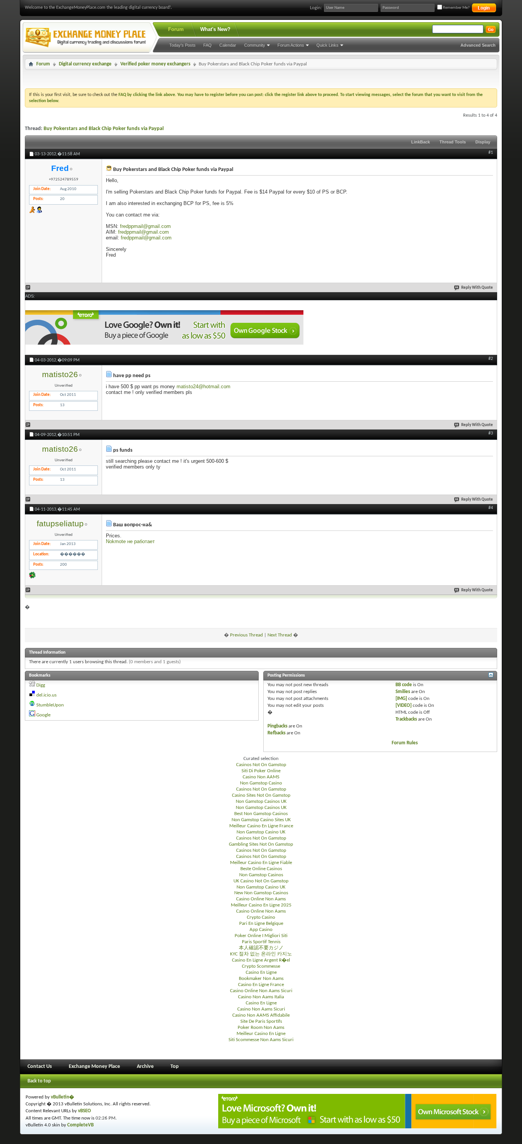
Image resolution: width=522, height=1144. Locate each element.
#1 (490, 152)
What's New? (215, 29)
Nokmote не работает (130, 541)
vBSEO (84, 1110)
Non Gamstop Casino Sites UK (261, 819)
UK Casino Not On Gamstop (261, 881)
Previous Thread (246, 635)
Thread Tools (452, 142)
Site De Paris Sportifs (261, 1021)
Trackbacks (406, 719)
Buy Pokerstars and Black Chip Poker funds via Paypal (104, 129)
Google (43, 715)
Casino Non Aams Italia (261, 996)
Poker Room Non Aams (261, 1027)
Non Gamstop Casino (261, 783)
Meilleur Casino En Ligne (261, 1033)
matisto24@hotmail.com (203, 386)
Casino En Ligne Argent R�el (261, 960)
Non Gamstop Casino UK (261, 832)
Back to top (39, 1081)
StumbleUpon (50, 705)
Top (174, 1066)
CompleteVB (80, 1125)
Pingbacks (277, 726)
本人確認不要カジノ (261, 947)
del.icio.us (46, 695)
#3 (490, 433)
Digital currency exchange (85, 64)
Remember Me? (456, 8)
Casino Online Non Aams (261, 899)
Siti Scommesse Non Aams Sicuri (261, 1039)
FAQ (207, 45)
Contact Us (40, 1066)
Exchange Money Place (94, 1066)
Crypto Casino (261, 917)
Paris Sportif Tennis (261, 941)
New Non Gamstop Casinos (261, 892)
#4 (490, 508)
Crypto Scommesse (261, 966)
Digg (40, 685)
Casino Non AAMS (261, 777)
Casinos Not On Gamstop (261, 764)
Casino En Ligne (261, 972)
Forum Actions (290, 45)
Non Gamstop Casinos (261, 874)
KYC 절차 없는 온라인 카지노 (261, 954)
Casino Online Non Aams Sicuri (261, 990)
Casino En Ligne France (261, 984)
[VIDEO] (404, 705)
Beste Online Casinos (261, 868)
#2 (490, 358)
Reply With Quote (477, 288)
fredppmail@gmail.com (145, 226)
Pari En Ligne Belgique (261, 923)
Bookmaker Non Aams (261, 978)
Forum (176, 29)
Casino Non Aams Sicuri (261, 1009)
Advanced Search (478, 45)
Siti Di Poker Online (261, 770)
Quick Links (327, 45)
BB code (404, 684)
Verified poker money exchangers (155, 64)
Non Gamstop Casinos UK (261, 801)
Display (482, 142)
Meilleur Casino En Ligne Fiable (261, 862)
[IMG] (401, 698)
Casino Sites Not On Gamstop (261, 795)
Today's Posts (182, 45)
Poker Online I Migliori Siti (261, 935)
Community (254, 45)
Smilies (403, 691)
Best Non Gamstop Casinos (261, 813)
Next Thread (279, 635)
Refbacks (276, 733)
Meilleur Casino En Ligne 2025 (261, 905)
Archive (145, 1066)
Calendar (227, 45)
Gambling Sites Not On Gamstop (261, 844)
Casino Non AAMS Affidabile (261, 1015)
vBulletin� (62, 1097)
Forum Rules (405, 742)
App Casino (261, 929)
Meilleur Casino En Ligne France (261, 825)
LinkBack (420, 142)
